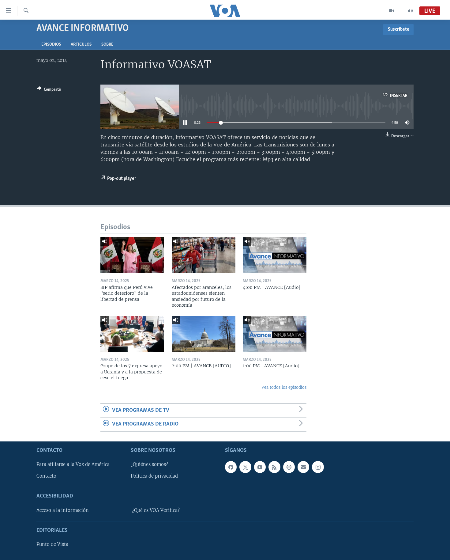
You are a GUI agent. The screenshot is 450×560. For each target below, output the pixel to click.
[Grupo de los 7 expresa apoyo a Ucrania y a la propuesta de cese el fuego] (132, 334)
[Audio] (410, 10)
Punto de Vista (52, 544)
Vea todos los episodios (283, 387)
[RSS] (274, 467)
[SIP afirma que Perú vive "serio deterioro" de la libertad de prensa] (132, 255)
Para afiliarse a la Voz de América (73, 464)
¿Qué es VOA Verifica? (156, 510)
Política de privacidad (154, 476)
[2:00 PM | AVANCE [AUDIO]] (203, 334)
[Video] (391, 10)
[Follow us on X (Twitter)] (245, 467)
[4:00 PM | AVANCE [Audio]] (274, 255)
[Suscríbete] (303, 467)
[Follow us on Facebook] (231, 467)
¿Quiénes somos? (149, 464)
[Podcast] (289, 467)
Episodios (51, 44)
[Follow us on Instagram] (318, 467)
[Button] (49, 90)
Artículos (81, 44)
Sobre (107, 44)
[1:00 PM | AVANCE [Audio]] (274, 334)
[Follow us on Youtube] (260, 467)
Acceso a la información (62, 510)
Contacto (46, 476)
